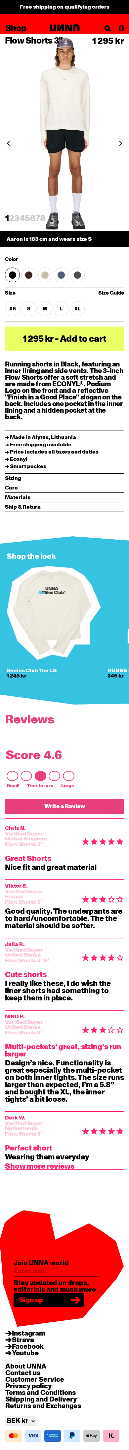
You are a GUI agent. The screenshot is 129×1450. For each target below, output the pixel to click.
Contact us (22, 1373)
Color (11, 259)
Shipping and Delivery (41, 1399)
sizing (13, 478)
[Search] (108, 28)
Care (11, 487)
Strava (23, 1340)
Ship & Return (23, 507)
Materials (17, 497)
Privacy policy (28, 1386)
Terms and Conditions (40, 1393)
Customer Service (34, 1379)
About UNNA (25, 1366)
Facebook (28, 1346)
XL (77, 309)
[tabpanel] (64, 140)
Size (30, 293)
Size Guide (111, 293)
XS (12, 309)
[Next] (120, 143)
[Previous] (8, 143)
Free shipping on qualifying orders (64, 7)
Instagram (28, 1333)
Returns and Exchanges (43, 1406)
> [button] (39, 1167)
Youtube (25, 1353)
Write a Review (64, 806)
